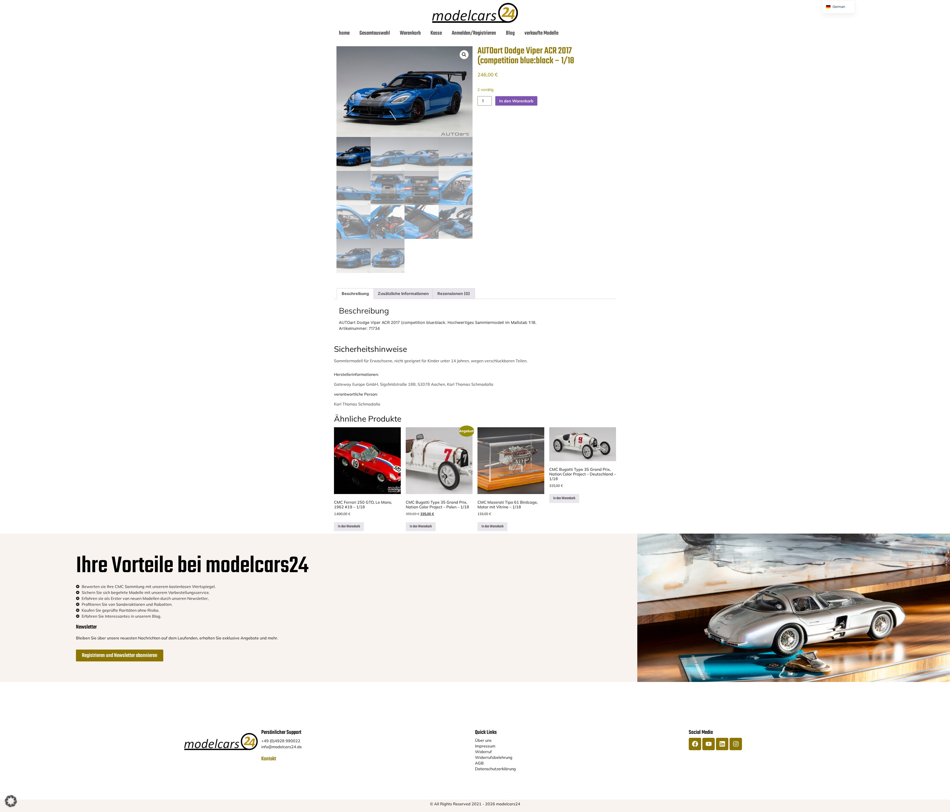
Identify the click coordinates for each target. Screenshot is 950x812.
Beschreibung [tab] (355, 293)
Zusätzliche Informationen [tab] (403, 293)
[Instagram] (736, 744)
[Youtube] (708, 744)
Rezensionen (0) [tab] (453, 293)
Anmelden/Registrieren (474, 33)
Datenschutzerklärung (495, 768)
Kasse (436, 33)
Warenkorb (410, 33)
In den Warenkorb (516, 100)
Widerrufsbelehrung (493, 757)
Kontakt (268, 759)
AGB (479, 763)
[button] (464, 54)
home (344, 33)
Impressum (485, 746)
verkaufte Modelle (541, 33)
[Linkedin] (722, 744)
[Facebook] (695, 744)
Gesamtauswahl (374, 33)
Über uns (483, 740)
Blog (510, 33)
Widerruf (483, 751)
